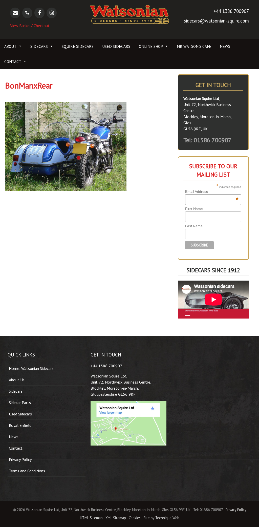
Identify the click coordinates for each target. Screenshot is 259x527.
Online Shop (151, 46)
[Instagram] (52, 13)
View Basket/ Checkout (30, 25)
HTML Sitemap (91, 517)
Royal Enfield (20, 425)
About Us (17, 379)
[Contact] (15, 13)
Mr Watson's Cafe (194, 46)
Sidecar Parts (20, 402)
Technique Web (167, 517)
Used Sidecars (116, 46)
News (225, 46)
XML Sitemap (115, 517)
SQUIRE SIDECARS (78, 46)
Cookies (135, 517)
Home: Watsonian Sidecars (31, 368)
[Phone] (27, 13)
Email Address (212, 191)
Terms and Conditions (27, 470)
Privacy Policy (20, 459)
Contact (12, 61)
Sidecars (39, 46)
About (10, 46)
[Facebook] (39, 13)
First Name (194, 209)
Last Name (194, 226)
